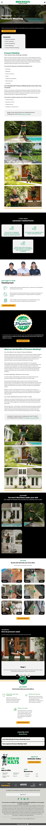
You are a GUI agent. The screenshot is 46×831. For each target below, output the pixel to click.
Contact (21, 790)
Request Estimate (34, 762)
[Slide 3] (28, 675)
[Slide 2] (24, 675)
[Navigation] (2, 2)
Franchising (15, 790)
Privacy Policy (28, 790)
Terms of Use (36, 790)
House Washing (9, 45)
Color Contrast (28, 824)
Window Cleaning (10, 39)
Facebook (18, 799)
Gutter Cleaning (9, 41)
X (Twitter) (21, 799)
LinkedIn (25, 799)
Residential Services (5, 773)
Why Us (15, 776)
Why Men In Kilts (23, 340)
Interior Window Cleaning (12, 47)
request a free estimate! (32, 418)
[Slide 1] (21, 675)
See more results (23, 618)
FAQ (37, 774)
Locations (27, 774)
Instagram (28, 799)
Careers (27, 776)
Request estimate (23, 722)
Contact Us (44, 2)
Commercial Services (16, 773)
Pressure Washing (10, 43)
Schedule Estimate (8, 31)
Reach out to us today (24, 114)
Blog (37, 776)
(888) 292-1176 (23, 794)
